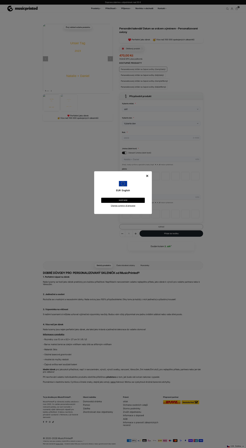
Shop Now (123, 200)
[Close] (147, 176)
